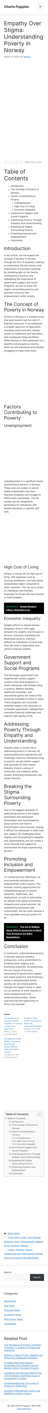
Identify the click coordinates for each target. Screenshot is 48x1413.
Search (7, 1272)
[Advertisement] (24, 87)
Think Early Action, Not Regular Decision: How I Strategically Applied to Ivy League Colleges (23, 1241)
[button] (38, 1114)
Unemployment (23, 1138)
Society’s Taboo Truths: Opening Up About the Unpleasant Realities (23, 1356)
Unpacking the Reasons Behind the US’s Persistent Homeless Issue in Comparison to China (23, 1376)
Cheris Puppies (16, 7)
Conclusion (17, 1173)
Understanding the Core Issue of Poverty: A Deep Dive (21, 1384)
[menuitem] (24, 1348)
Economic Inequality (26, 1144)
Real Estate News (13, 1319)
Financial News (12, 1310)
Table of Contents (16, 1118)
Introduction (18, 1121)
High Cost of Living (25, 1141)
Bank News (14, 1233)
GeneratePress (24, 1408)
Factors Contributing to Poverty (23, 1133)
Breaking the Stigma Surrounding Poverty (22, 1162)
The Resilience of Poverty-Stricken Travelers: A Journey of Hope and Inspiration (13, 1023)
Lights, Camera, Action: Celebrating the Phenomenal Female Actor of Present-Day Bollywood (23, 1253)
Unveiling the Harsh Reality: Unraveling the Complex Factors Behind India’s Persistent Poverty (21, 1365)
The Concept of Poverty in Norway (25, 1127)
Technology (10, 1323)
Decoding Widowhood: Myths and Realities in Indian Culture (22, 1392)
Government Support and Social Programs (24, 1149)
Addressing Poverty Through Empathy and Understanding (26, 1156)
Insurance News (12, 1314)
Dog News (9, 1305)
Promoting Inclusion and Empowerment (23, 1169)
